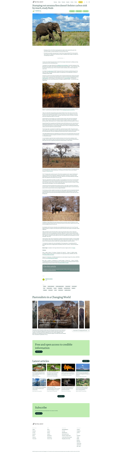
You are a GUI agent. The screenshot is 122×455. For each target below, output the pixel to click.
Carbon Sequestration (60, 286)
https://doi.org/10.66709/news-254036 (63, 270)
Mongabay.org (64, 432)
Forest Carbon (49, 288)
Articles (72, 2)
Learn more (38, 351)
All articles (60, 396)
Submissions (49, 437)
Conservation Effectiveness (67, 437)
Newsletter (38, 413)
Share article (78, 11)
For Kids (63, 431)
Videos (59, 2)
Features (55, 2)
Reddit (78, 438)
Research (73, 288)
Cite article (86, 11)
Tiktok (78, 437)
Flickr (48, 171)
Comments (72, 11)
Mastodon (78, 441)
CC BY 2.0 (50, 171)
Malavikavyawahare (49, 278)
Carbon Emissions (51, 286)
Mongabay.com (38, 10)
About (48, 429)
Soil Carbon (51, 290)
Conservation (67, 286)
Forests (55, 288)
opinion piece (50, 71)
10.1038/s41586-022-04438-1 (49, 254)
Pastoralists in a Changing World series (80, 330)
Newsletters (49, 435)
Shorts (76, 2)
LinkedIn (78, 429)
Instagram (78, 431)
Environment (74, 286)
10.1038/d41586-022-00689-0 (52, 258)
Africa (40, 11)
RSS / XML (79, 446)
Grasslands (60, 288)
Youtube (78, 432)
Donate (80, 2)
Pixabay (73, 247)
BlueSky (78, 440)
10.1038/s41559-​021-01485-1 (64, 262)
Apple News (79, 444)
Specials (67, 2)
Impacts (48, 434)
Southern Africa (67, 290)
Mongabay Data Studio (66, 438)
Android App (79, 443)
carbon (44, 286)
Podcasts (63, 2)
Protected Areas (67, 288)
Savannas (45, 290)
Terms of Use (49, 438)
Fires (44, 288)
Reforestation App (65, 434)
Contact (48, 431)
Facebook (78, 435)
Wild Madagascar (65, 429)
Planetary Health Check (66, 435)
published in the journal (62, 65)
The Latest (34, 438)
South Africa (60, 290)
